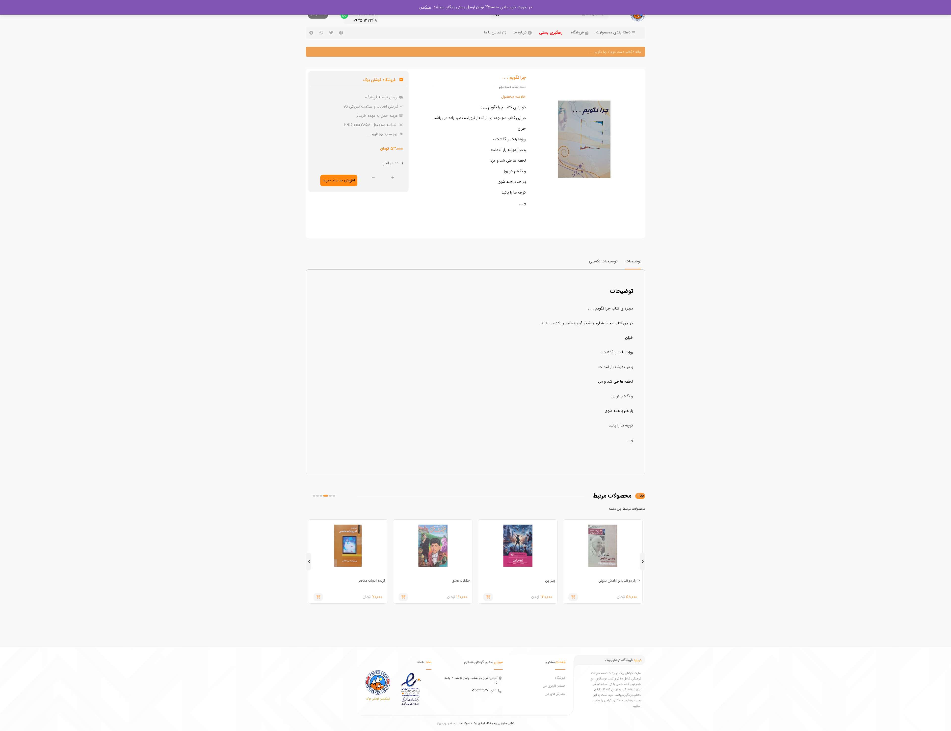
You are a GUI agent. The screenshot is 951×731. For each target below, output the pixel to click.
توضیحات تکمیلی (603, 261)
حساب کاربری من (554, 686)
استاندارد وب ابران (446, 723)
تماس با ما (492, 33)
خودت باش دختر (373, 581)
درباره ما (520, 33)
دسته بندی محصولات (613, 33)
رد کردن (425, 7)
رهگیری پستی (550, 32)
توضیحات (633, 261)
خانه (638, 52)
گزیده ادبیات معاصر (457, 581)
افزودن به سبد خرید (339, 180)
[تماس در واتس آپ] (344, 16)
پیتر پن (635, 581)
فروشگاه (577, 33)
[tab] (633, 263)
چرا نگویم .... (375, 134)
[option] (603, 561)
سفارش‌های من (555, 694)
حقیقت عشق (546, 581)
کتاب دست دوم (621, 52)
